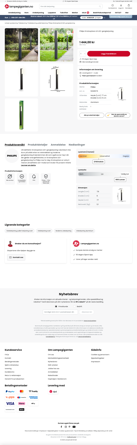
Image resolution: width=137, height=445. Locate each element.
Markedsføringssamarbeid (58, 358)
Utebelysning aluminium (84, 231)
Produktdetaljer (38, 144)
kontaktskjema (50, 336)
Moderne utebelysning (63, 231)
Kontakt (8, 358)
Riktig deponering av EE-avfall (103, 431)
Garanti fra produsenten (14, 379)
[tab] (15, 145)
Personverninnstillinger (32, 431)
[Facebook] (62, 427)
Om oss (51, 354)
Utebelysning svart (44, 231)
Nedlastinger (77, 144)
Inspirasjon (52, 379)
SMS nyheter (53, 365)
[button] (21, 79)
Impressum (95, 361)
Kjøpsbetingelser (97, 358)
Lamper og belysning (11, 23)
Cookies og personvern (100, 354)
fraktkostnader (71, 437)
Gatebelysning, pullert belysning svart (20, 231)
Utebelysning (23, 23)
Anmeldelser (53, 372)
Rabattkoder (53, 375)
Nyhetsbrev (52, 361)
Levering (8, 368)
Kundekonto (9, 372)
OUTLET (118, 13)
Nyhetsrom (62, 379)
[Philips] (12, 156)
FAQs (7, 354)
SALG (84, 13)
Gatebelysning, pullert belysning (38, 23)
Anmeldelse (58, 144)
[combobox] (70, 6)
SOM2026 (91, 18)
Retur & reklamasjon (13, 375)
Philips (93, 87)
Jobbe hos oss (53, 368)
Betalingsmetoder (12, 361)
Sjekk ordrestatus (12, 365)
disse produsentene (90, 321)
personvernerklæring (84, 336)
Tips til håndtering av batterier (83, 431)
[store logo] (19, 6)
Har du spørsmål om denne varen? (119, 115)
